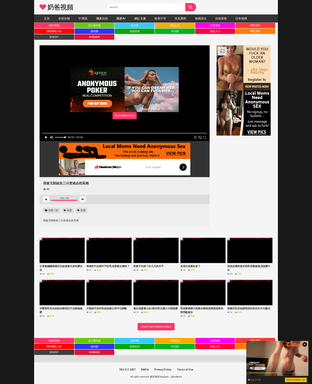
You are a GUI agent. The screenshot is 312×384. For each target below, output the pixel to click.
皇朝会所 (135, 31)
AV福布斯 (94, 37)
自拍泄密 (221, 18)
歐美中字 (160, 18)
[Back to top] (300, 373)
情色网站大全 (54, 31)
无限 (69, 210)
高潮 (82, 210)
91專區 (83, 18)
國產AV (121, 18)
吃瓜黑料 (180, 18)
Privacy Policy (162, 369)
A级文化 (175, 25)
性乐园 (175, 31)
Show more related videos (156, 326)
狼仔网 (134, 25)
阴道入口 (215, 31)
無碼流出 (201, 18)
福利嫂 (94, 31)
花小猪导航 (94, 25)
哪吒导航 (255, 31)
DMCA (145, 369)
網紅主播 (140, 18)
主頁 (47, 18)
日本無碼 (241, 18)
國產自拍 (102, 18)
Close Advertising (125, 115)
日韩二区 (53, 210)
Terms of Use (185, 369)
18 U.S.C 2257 (127, 369)
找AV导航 (54, 25)
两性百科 (255, 25)
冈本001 (54, 37)
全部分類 (64, 18)
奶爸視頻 (59, 7)
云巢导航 (215, 25)
